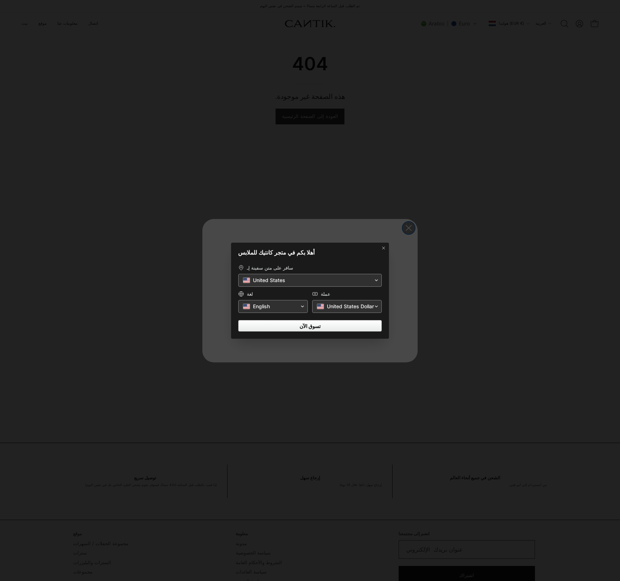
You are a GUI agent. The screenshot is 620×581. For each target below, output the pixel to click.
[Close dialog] (384, 248)
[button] (310, 280)
